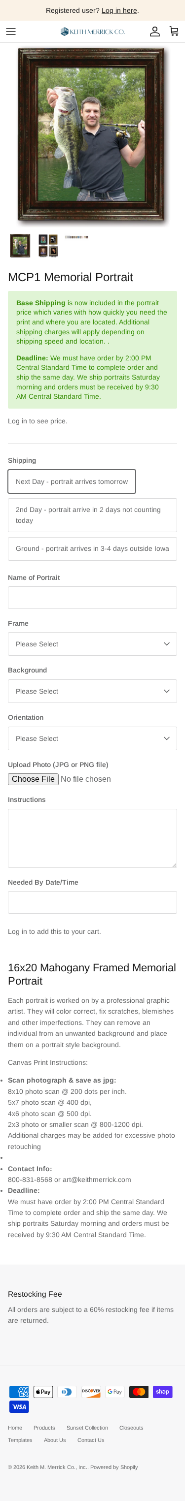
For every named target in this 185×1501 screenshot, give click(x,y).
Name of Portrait (34, 577)
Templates (20, 1440)
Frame (18, 623)
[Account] (152, 31)
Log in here (119, 10)
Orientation (25, 717)
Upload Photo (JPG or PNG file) (58, 764)
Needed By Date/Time (43, 882)
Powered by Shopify (114, 1467)
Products (44, 1428)
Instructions (27, 799)
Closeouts (131, 1428)
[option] (92, 135)
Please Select (37, 644)
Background (27, 670)
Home (15, 1428)
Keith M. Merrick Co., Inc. (57, 1467)
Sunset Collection (87, 1428)
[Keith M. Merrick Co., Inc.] (93, 31)
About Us (55, 1440)
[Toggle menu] (11, 31)
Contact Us (91, 1440)
